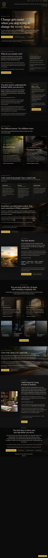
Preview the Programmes (37, 274)
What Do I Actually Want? (11, 450)
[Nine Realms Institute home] (4, 5)
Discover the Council (5, 231)
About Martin (24, 421)
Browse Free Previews (36, 109)
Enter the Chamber (15, 231)
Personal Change (21, 450)
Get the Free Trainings (24, 340)
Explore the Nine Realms (26, 274)
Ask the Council (44, 5)
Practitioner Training (29, 450)
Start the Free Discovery (6, 72)
